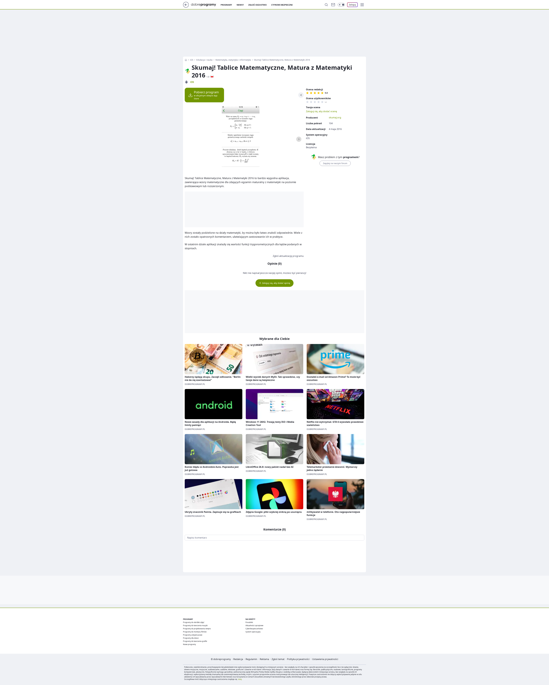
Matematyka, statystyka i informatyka (233, 59)
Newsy (240, 4)
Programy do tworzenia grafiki (195, 641)
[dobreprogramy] (206, 4)
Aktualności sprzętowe (254, 625)
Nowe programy (189, 644)
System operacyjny (252, 632)
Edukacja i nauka (204, 59)
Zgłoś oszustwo (257, 4)
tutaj (240, 679)
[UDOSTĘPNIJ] (301, 95)
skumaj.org (335, 117)
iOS (191, 59)
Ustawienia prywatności (325, 659)
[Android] (186, 82)
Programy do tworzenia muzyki (195, 625)
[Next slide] (298, 139)
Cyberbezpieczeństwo (254, 628)
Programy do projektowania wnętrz (197, 628)
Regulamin (251, 659)
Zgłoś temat (278, 659)
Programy (226, 4)
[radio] (307, 92)
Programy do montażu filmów (194, 632)
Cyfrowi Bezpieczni (282, 4)
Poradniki (249, 622)
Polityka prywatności (298, 659)
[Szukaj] (326, 4)
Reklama (264, 659)
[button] (362, 4)
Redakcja (238, 659)
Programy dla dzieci (191, 638)
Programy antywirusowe (192, 635)
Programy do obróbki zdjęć (193, 622)
